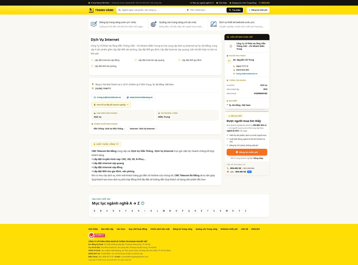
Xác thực (121, 229)
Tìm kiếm (236, 10)
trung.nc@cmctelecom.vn (246, 73)
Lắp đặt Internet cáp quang (151, 60)
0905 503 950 (242, 70)
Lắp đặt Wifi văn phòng (105, 66)
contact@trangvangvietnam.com (134, 256)
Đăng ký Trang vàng (182, 229)
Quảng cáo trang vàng (177, 22)
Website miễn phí (229, 229)
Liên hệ (244, 229)
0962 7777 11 (242, 66)
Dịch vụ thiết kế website (236, 22)
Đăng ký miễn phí (259, 10)
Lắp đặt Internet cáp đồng (107, 60)
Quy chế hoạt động (138, 229)
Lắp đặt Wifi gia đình (192, 60)
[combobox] (153, 10)
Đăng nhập (258, 158)
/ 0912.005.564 (242, 168)
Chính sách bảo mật (160, 229)
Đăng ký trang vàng (117, 22)
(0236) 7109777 (103, 88)
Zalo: (240, 171)
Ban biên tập (107, 229)
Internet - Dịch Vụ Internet (142, 128)
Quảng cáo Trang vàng (206, 229)
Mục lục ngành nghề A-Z (203, 3)
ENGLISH (265, 3)
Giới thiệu (223, 3)
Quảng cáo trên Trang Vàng (244, 3)
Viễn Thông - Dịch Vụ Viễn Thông (108, 128)
